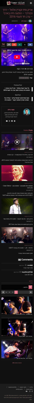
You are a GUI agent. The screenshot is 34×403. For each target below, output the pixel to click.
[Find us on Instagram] (29, 391)
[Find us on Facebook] (32, 391)
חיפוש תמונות (29, 389)
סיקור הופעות (23, 387)
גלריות (31, 387)
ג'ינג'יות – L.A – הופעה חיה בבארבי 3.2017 (21, 248)
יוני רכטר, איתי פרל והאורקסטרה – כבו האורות (20, 155)
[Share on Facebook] (30, 44)
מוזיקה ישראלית (24, 78)
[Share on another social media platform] (9, 44)
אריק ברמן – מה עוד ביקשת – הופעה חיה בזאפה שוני (18, 219)
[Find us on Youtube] (26, 391)
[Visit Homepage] (16, 3)
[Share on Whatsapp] (19, 44)
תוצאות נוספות (17, 363)
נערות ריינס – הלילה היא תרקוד (24, 314)
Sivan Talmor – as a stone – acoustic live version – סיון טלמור (17, 187)
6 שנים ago (16, 272)
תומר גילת (23, 21)
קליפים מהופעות (29, 152)
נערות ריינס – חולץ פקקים (25, 336)
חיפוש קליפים (19, 389)
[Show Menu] (31, 3)
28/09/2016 (15, 21)
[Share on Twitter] (24, 44)
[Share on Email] (14, 44)
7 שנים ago (22, 265)
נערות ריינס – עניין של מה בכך (24, 358)
